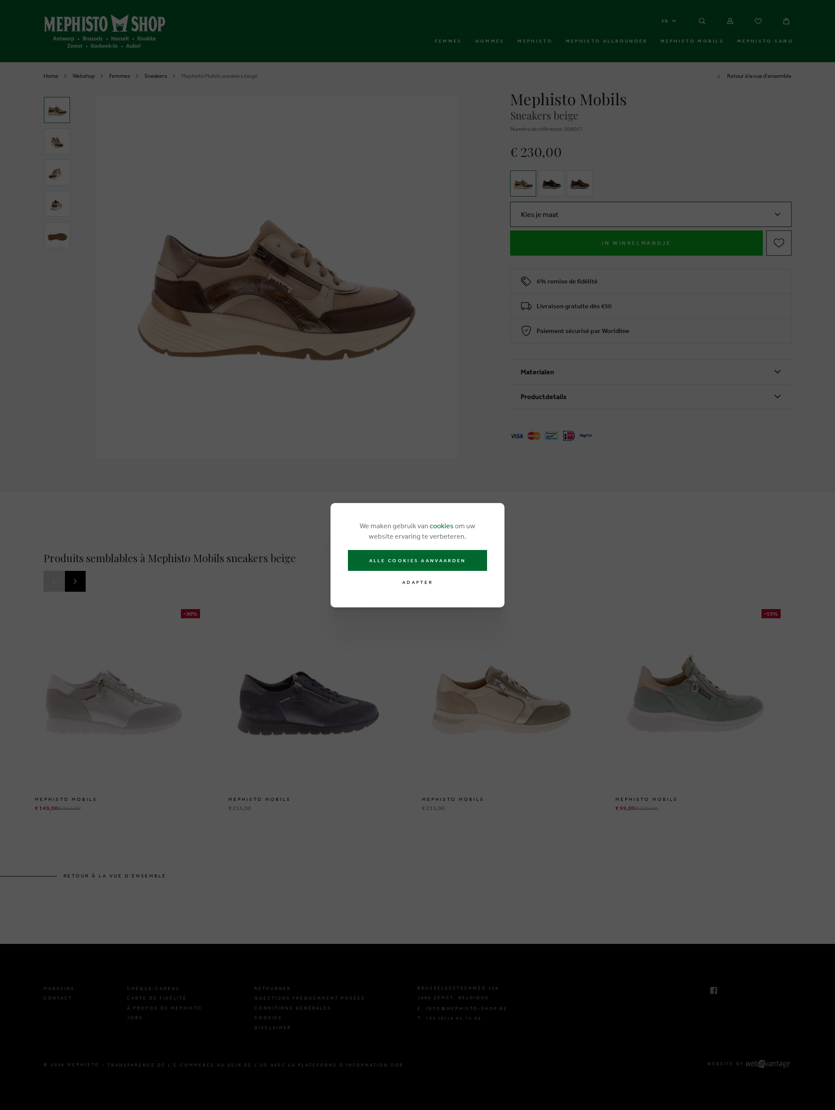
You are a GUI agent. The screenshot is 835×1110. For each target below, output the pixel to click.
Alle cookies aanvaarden (417, 560)
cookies (442, 525)
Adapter (417, 582)
